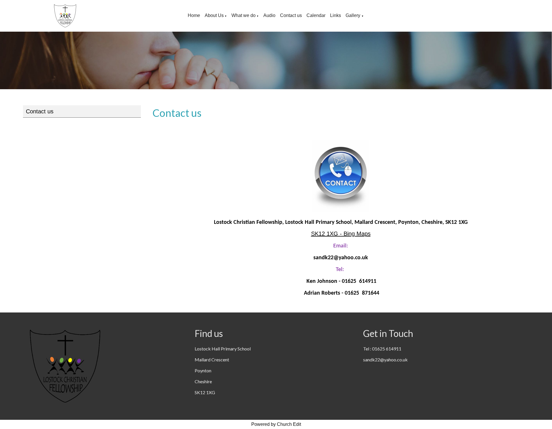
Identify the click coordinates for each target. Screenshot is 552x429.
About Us (214, 15)
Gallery (353, 15)
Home (194, 15)
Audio (269, 15)
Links (335, 15)
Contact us (291, 15)
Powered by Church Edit (276, 424)
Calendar (315, 15)
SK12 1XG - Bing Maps (341, 233)
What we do (243, 15)
